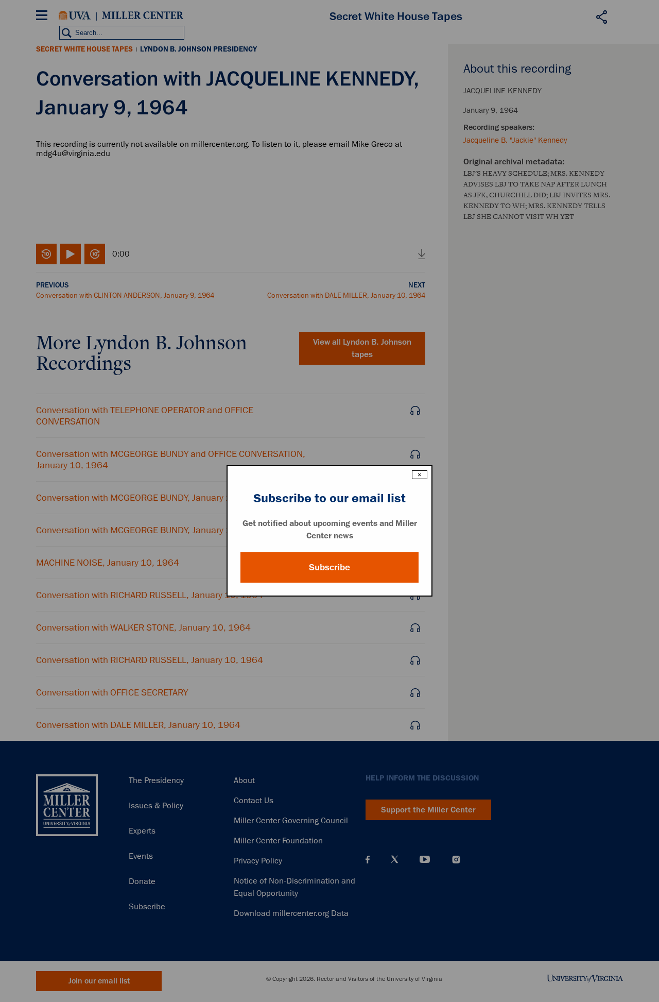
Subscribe (329, 567)
